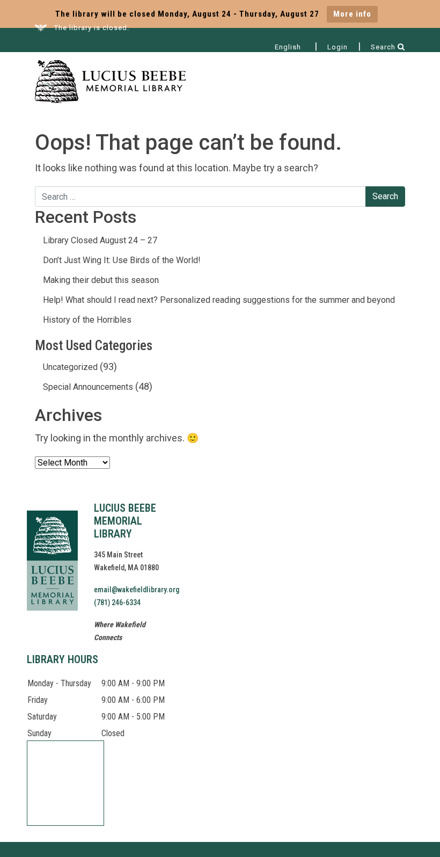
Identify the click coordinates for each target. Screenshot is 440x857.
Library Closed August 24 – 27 (100, 240)
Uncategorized (70, 367)
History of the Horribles (87, 320)
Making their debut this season (101, 280)
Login (337, 47)
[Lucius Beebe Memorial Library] (110, 83)
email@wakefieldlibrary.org (136, 589)
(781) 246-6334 (117, 602)
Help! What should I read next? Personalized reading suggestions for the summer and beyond (219, 300)
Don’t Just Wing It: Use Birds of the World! (122, 260)
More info (352, 14)
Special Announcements (88, 387)
